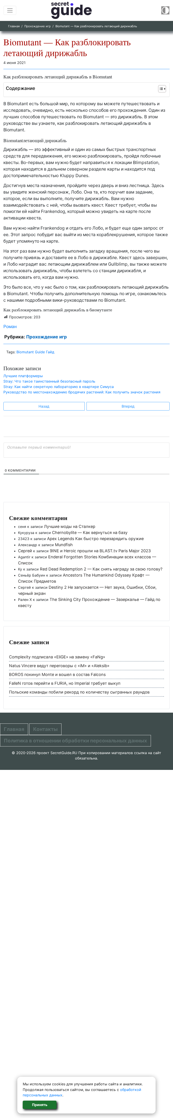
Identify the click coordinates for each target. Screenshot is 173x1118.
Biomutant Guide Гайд (35, 352)
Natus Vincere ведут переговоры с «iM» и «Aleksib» (59, 665)
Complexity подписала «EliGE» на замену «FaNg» (57, 657)
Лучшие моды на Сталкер (69, 526)
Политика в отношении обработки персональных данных (75, 741)
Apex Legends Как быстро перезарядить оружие (95, 538)
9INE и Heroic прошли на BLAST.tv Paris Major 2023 (100, 550)
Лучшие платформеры (23, 376)
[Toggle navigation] (10, 10)
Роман (10, 326)
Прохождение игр (37, 26)
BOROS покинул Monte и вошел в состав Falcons (57, 674)
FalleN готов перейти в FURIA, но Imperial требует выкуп (64, 683)
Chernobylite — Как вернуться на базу (89, 532)
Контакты (45, 729)
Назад (44, 406)
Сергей (25, 550)
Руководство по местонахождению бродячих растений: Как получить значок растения (81, 392)
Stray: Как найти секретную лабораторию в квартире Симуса (58, 386)
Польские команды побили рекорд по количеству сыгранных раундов (79, 692)
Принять (39, 1104)
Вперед (128, 406)
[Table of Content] (162, 88)
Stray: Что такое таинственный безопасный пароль (49, 381)
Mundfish (64, 544)
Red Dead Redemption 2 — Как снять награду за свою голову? (101, 569)
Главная (14, 26)
